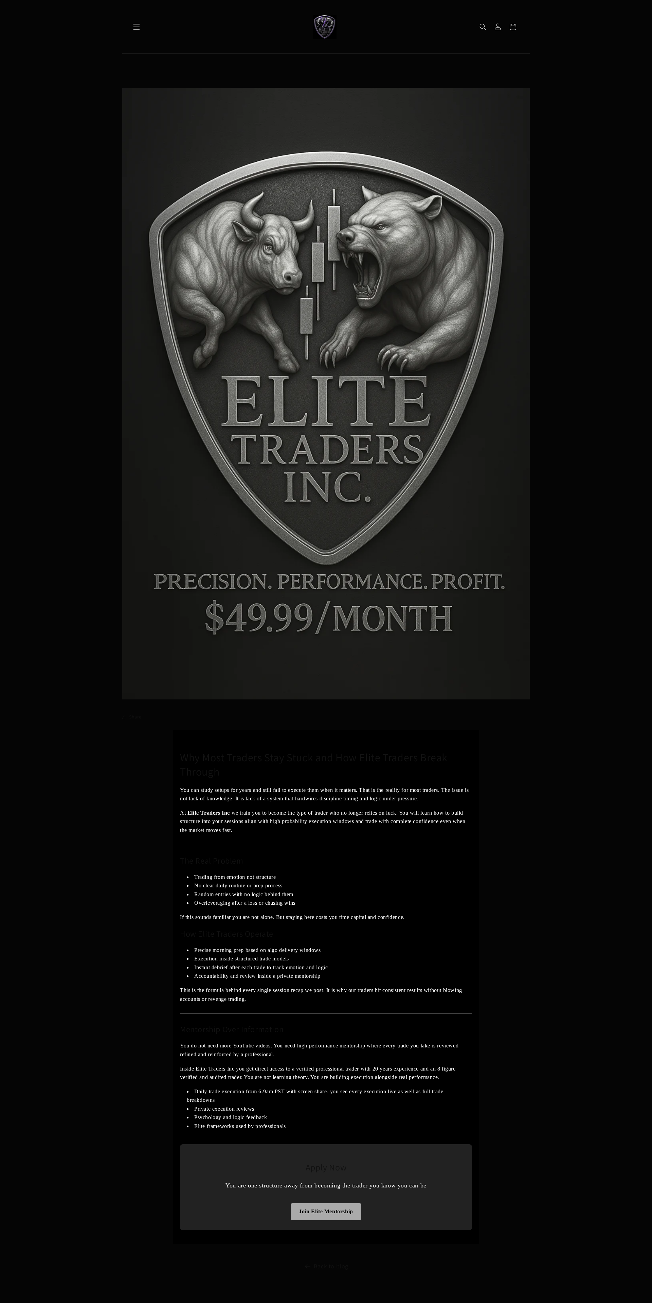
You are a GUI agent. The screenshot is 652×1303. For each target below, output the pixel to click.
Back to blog (331, 1266)
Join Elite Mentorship (326, 1211)
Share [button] (135, 717)
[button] (136, 26)
